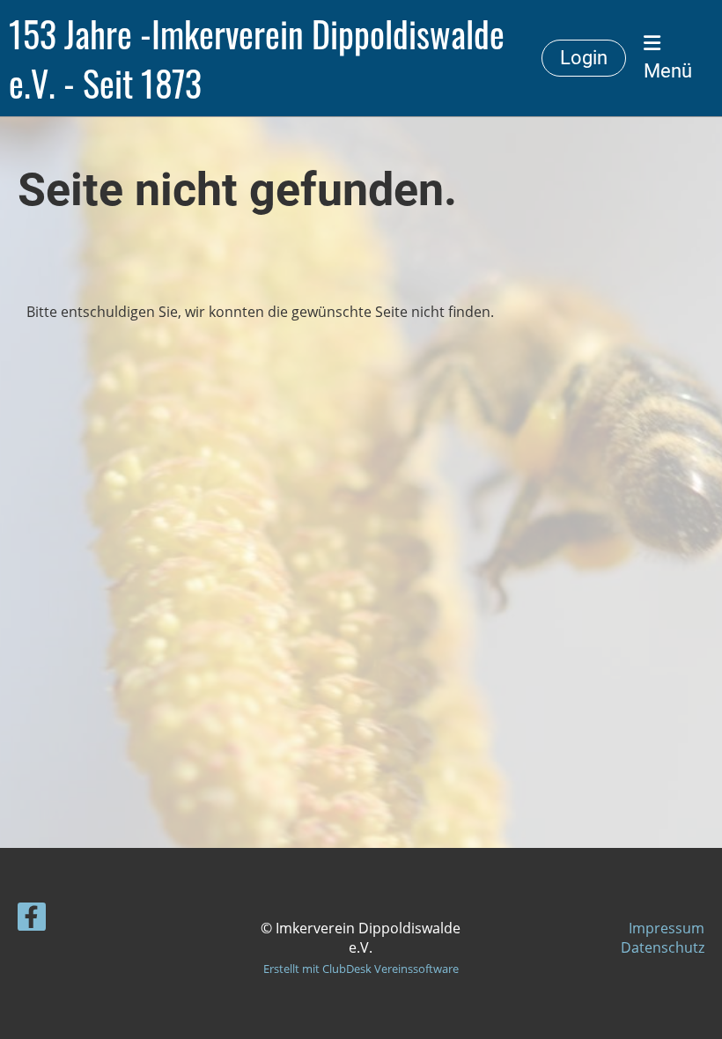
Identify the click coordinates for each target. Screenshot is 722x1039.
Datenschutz (662, 947)
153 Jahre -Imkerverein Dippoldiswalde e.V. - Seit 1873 (257, 58)
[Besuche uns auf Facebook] (32, 920)
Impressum (666, 928)
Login (584, 58)
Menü (668, 71)
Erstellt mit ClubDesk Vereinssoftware (361, 968)
